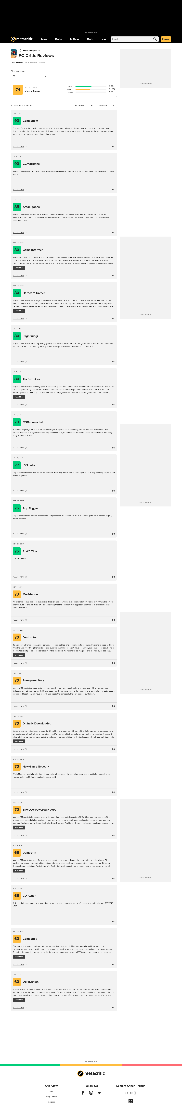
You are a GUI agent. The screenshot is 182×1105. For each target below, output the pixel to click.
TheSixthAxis (27, 379)
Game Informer (28, 250)
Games (43, 39)
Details (42, 62)
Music (89, 39)
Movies (58, 39)
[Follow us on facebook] (83, 1094)
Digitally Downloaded (32, 723)
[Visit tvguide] (130, 1102)
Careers (51, 1102)
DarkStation (26, 981)
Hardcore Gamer (29, 293)
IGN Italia (25, 465)
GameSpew (26, 120)
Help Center (51, 1096)
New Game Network (31, 766)
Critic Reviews (17, 62)
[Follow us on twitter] (99, 1094)
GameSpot (25, 938)
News (103, 39)
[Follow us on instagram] (91, 1094)
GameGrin (25, 852)
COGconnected (28, 422)
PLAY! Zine (25, 551)
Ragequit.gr (26, 336)
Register (166, 39)
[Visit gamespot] (130, 1094)
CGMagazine (27, 163)
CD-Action (25, 895)
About (51, 1091)
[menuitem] (44, 39)
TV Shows (74, 39)
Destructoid (26, 637)
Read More (19, 268)
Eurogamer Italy (29, 680)
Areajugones (27, 206)
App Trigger (26, 508)
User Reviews (31, 62)
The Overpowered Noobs (35, 809)
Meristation (26, 594)
